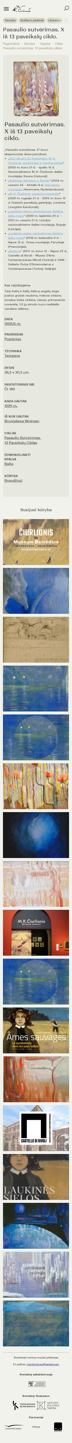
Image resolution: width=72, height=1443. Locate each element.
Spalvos (15, 251)
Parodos (10, 20)
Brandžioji (13, 480)
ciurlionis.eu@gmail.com (43, 1364)
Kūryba (29, 44)
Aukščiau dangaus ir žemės (29, 180)
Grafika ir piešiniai (32, 20)
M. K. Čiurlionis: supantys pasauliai (34, 194)
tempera (12, 356)
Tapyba (44, 44)
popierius (12, 339)
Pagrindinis (11, 44)
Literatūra (54, 20)
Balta (8, 464)
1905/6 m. (12, 324)
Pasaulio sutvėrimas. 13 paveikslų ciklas (32, 48)
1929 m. (11, 406)
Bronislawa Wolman (21, 421)
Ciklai (59, 44)
